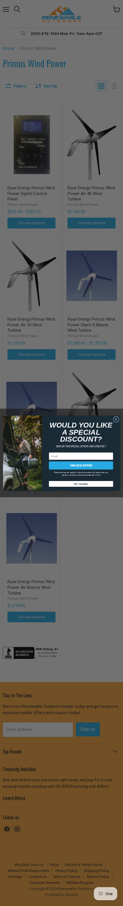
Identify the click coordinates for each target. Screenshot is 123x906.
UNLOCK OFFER (81, 465)
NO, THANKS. (81, 484)
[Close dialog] (116, 419)
